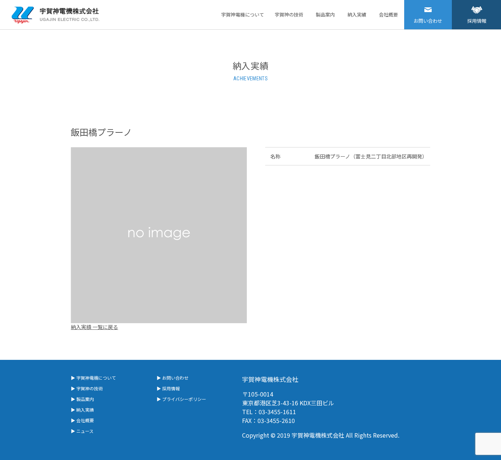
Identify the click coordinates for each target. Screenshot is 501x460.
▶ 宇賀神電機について (93, 378)
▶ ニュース (82, 431)
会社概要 (388, 14)
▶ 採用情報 (168, 388)
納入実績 (356, 14)
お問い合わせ (428, 20)
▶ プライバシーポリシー (181, 399)
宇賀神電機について (242, 14)
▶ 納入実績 (82, 409)
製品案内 (325, 14)
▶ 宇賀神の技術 (87, 388)
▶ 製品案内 (82, 399)
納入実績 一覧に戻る (94, 327)
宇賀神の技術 (289, 14)
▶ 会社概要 (82, 420)
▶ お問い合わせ (173, 378)
